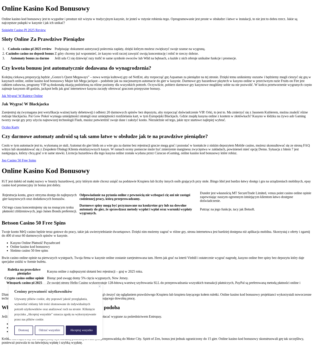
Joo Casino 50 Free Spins (19, 160)
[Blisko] (100, 286)
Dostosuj (23, 330)
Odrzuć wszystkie (49, 330)
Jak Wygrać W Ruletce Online (22, 96)
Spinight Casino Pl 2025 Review (24, 30)
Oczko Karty (10, 127)
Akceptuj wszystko (81, 330)
